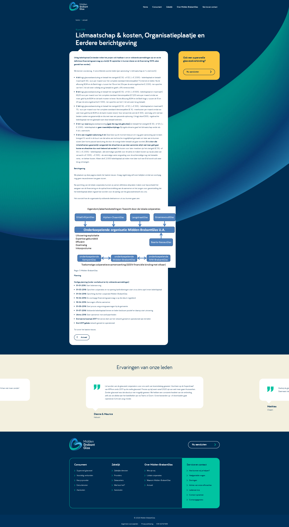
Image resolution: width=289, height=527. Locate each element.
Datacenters (119, 480)
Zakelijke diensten (121, 470)
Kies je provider (83, 480)
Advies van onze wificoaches (200, 485)
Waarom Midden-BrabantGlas (159, 480)
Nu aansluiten (193, 71)
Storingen (193, 480)
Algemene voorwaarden (129, 524)
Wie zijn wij (151, 470)
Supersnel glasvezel (84, 470)
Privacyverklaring (147, 524)
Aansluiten (81, 490)
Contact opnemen (196, 494)
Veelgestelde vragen (197, 475)
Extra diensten (82, 485)
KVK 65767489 (162, 524)
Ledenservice (194, 490)
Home (145, 7)
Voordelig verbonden (85, 475)
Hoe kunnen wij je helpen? (199, 470)
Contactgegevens (196, 499)
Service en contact (210, 7)
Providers (118, 475)
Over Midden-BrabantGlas (187, 7)
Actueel (85, 20)
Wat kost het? (119, 485)
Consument (157, 7)
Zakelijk (169, 7)
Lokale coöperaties (154, 475)
